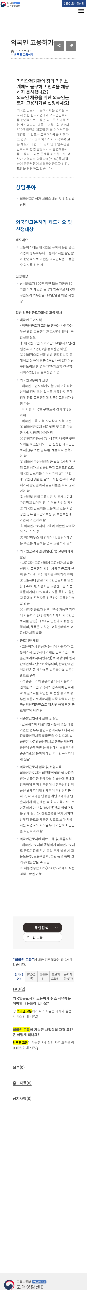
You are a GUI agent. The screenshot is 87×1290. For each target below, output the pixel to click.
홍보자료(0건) (55, 976)
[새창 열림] (59, 49)
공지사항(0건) (68, 976)
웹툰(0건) (43, 976)
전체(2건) (19, 976)
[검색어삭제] (46, 937)
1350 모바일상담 (74, 3)
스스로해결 (25, 51)
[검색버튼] (52, 937)
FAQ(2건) (31, 976)
